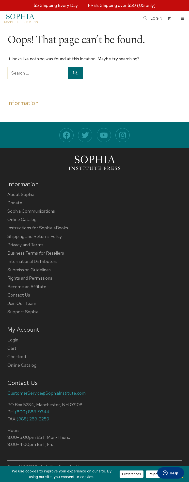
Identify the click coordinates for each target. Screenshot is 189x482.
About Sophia (20, 194)
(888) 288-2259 (32, 419)
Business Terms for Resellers (35, 253)
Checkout (17, 356)
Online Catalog (21, 219)
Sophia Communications (31, 211)
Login (12, 340)
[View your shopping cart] (169, 18)
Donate (14, 203)
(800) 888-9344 (32, 412)
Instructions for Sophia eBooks (37, 228)
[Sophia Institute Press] (20, 18)
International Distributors (32, 261)
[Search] (75, 73)
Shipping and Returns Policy (34, 236)
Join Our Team (21, 303)
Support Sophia (22, 311)
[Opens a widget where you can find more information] (170, 473)
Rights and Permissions (29, 278)
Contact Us (18, 295)
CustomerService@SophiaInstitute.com (46, 393)
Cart (11, 348)
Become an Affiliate (26, 286)
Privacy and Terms (25, 245)
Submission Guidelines (29, 270)
